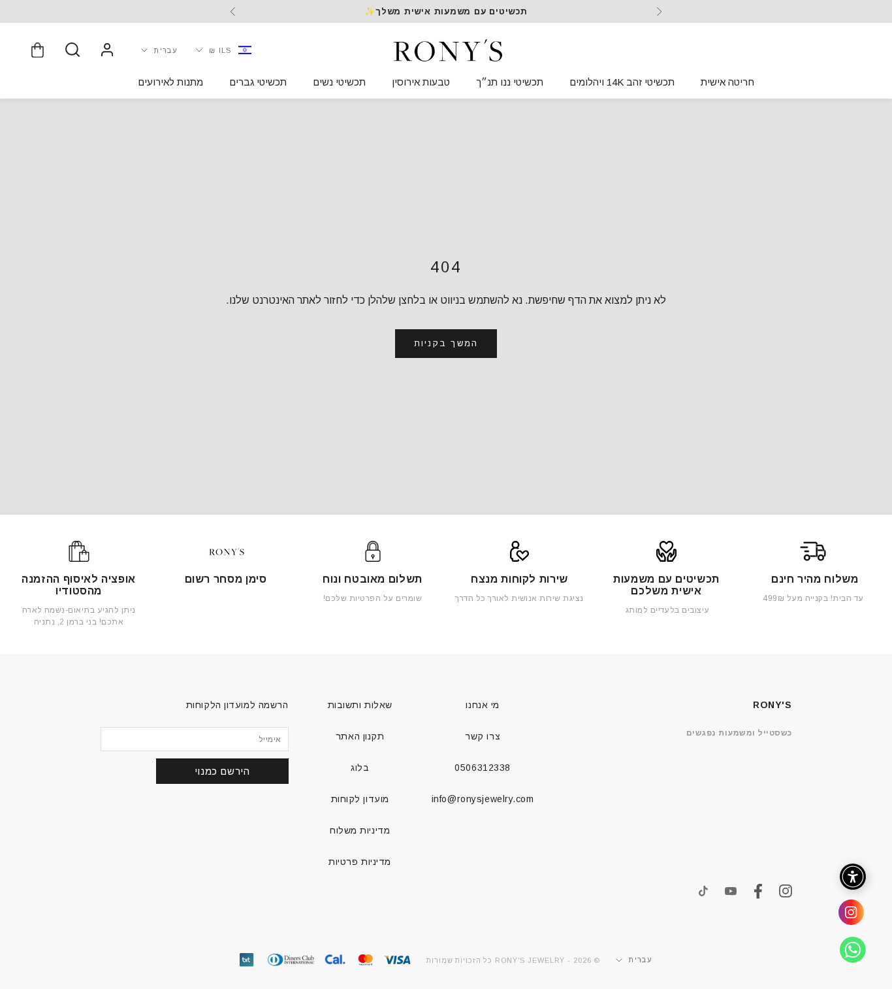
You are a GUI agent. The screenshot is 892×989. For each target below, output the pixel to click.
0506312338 (482, 767)
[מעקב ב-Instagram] (785, 891)
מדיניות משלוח (360, 830)
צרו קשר (482, 736)
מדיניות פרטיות (359, 861)
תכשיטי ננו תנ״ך (509, 82)
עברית (166, 50)
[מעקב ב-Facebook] (758, 891)
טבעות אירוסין (421, 82)
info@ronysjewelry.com (483, 799)
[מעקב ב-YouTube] (730, 891)
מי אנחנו (482, 705)
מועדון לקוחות (360, 799)
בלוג (360, 767)
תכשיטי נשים (339, 82)
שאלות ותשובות (360, 705)
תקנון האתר (360, 736)
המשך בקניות (446, 343)
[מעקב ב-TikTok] (703, 891)
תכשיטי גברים (258, 82)
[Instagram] (846, 917)
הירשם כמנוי (222, 771)
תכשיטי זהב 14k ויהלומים (622, 82)
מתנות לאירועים (170, 82)
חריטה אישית (727, 82)
